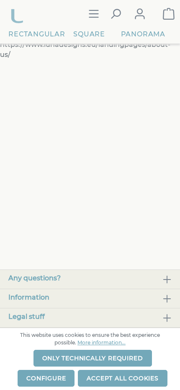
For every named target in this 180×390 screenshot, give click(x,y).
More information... (101, 342)
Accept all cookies (122, 378)
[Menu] (94, 13)
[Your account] (140, 13)
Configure (46, 378)
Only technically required (92, 358)
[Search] (115, 13)
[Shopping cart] (168, 13)
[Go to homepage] (18, 14)
